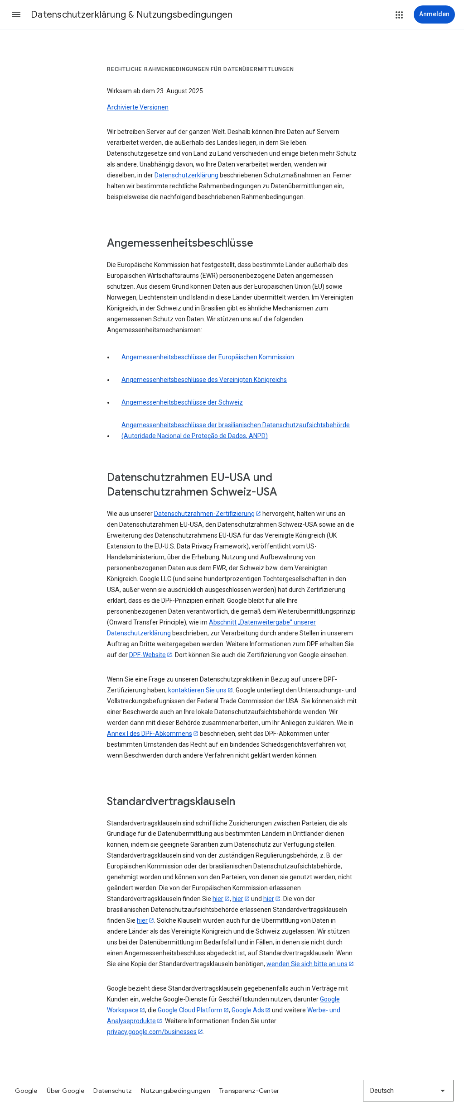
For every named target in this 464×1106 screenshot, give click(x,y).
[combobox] (408, 1090)
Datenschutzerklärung (186, 175)
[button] (16, 14)
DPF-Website (147, 654)
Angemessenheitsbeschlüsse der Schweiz (182, 402)
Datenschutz (112, 1091)
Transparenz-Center (249, 1091)
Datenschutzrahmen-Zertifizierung (204, 513)
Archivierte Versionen (138, 107)
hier (218, 898)
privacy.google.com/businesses (152, 1031)
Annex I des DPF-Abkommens (149, 733)
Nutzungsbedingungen (175, 1091)
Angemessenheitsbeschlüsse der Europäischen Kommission (207, 357)
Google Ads (248, 1010)
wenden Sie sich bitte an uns (307, 964)
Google (26, 1091)
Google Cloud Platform (190, 1010)
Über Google (66, 1091)
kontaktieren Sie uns (197, 690)
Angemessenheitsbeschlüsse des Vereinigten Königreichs (204, 379)
